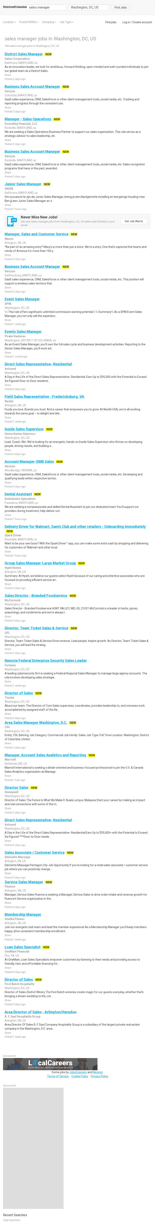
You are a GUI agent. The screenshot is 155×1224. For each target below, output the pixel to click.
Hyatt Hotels (13, 567)
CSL (7, 727)
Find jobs (110, 22)
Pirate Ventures (15, 336)
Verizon (10, 91)
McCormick (13, 600)
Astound (10, 368)
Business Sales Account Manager (32, 86)
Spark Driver (13, 535)
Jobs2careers (78, 1072)
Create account (142, 22)
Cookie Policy (79, 1076)
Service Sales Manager (24, 882)
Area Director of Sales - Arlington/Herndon (40, 1012)
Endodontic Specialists (20, 498)
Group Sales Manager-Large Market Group (40, 563)
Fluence (10, 886)
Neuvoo (98, 1072)
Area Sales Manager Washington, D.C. (36, 722)
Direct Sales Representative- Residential (38, 364)
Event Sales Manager (22, 299)
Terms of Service (58, 1076)
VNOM (9, 188)
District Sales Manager (24, 54)
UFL (7, 632)
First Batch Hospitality (19, 984)
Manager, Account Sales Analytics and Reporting (45, 755)
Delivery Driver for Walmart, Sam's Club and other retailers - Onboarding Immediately (75, 526)
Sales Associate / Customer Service (35, 852)
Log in (126, 22)
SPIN (8, 303)
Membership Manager (23, 914)
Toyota (9, 697)
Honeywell (11, 792)
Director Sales (16, 787)
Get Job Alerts (134, 221)
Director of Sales (19, 693)
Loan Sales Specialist (23, 947)
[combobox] (89, 7)
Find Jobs (121, 7)
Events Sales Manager (23, 331)
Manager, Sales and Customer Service (36, 234)
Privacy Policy (99, 1076)
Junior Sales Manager (23, 184)
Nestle (9, 401)
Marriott (10, 759)
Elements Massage (17, 857)
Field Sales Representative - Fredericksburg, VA (44, 396)
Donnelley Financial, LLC (21, 123)
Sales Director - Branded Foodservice (36, 595)
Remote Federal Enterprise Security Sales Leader (46, 660)
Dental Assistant (18, 494)
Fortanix (10, 665)
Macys (9, 238)
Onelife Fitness (15, 919)
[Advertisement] (33, 1148)
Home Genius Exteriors (20, 433)
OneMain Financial (17, 951)
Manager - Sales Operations (28, 119)
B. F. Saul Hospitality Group (22, 1016)
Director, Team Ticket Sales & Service (36, 628)
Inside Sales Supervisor (24, 429)
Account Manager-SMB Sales (29, 461)
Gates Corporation (17, 58)
